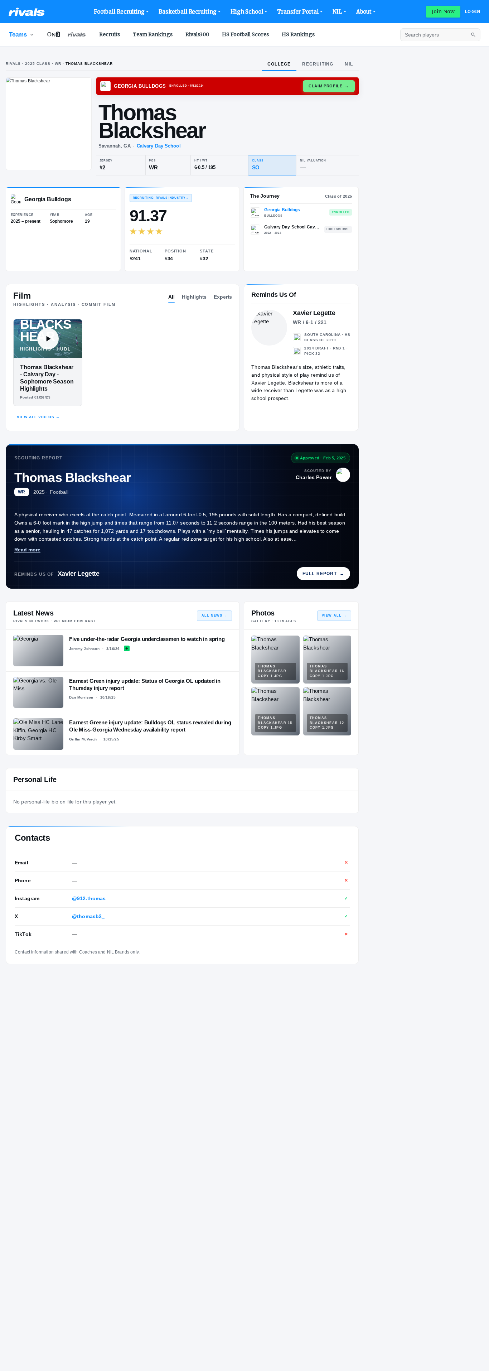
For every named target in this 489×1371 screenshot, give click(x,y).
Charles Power (313, 477)
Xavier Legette (79, 573)
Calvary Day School (159, 146)
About (364, 11)
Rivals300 (197, 34)
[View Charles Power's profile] (343, 475)
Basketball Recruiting (187, 11)
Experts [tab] (223, 297)
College (279, 64)
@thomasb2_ (88, 916)
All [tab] (171, 297)
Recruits (109, 34)
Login (472, 11)
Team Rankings (153, 34)
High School (247, 11)
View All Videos (38, 417)
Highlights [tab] (194, 297)
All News (215, 615)
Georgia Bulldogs (282, 209)
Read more (27, 549)
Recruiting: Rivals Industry (161, 197)
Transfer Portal (298, 11)
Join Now (443, 11)
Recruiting (317, 64)
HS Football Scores (245, 34)
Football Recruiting (119, 11)
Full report (323, 573)
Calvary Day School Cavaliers (292, 227)
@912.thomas (89, 898)
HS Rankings (298, 34)
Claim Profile (329, 86)
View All (334, 615)
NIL (337, 11)
